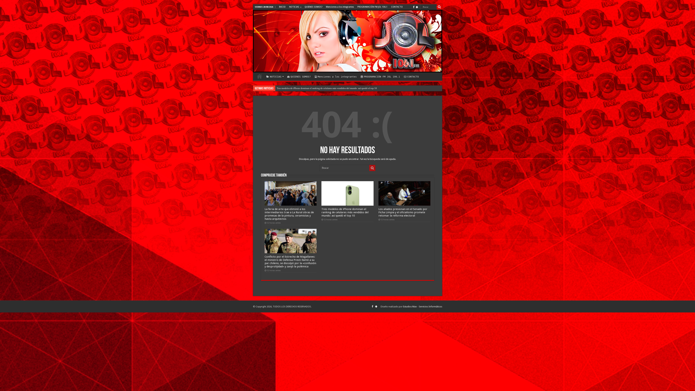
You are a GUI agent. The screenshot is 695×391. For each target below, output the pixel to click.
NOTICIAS (294, 7)
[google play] (417, 7)
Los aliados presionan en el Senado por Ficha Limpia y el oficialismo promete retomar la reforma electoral (328, 88)
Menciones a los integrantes (340, 7)
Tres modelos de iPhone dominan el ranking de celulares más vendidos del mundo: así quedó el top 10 (344, 212)
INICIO (282, 7)
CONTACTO (397, 7)
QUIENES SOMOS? (313, 7)
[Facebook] (414, 7)
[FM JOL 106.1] (347, 41)
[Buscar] (439, 7)
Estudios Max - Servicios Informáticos (422, 306)
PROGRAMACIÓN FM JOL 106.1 (372, 7)
